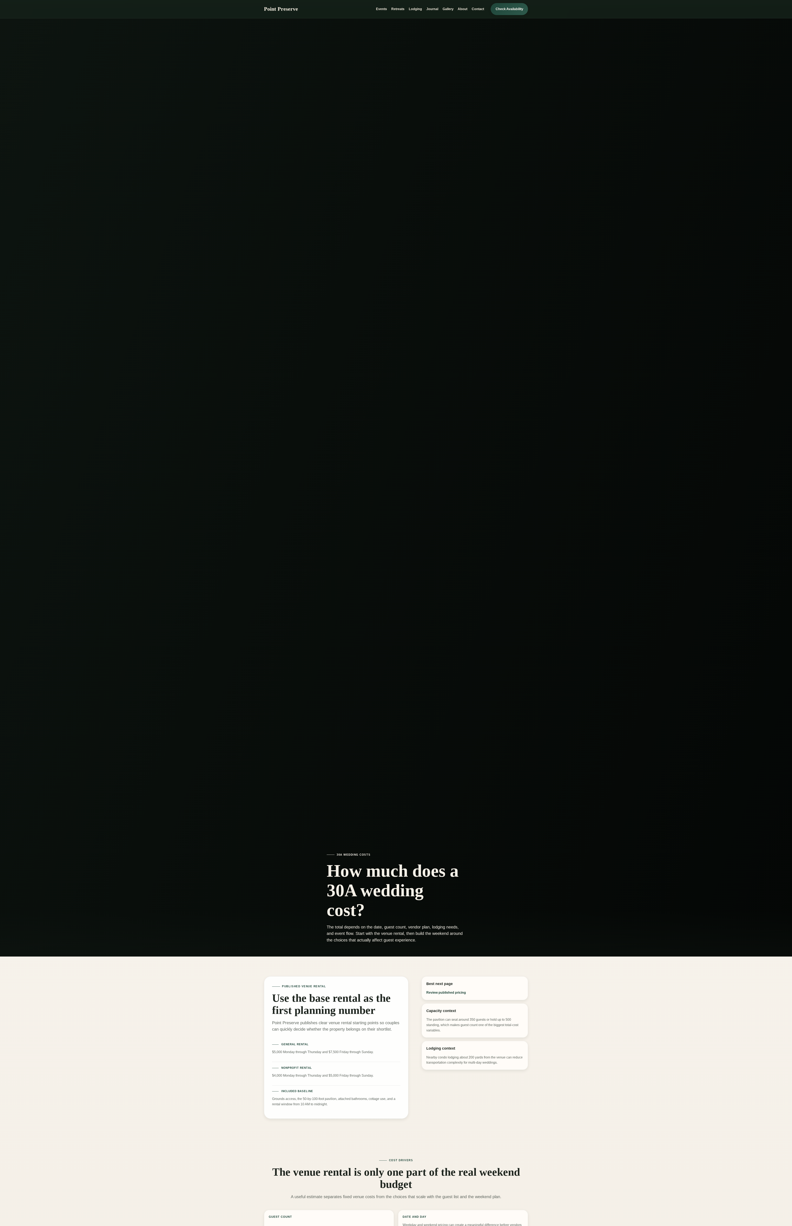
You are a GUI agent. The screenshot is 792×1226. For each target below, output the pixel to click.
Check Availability (509, 9)
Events (381, 9)
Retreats (397, 9)
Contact (478, 9)
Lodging (415, 9)
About (462, 9)
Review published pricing (446, 992)
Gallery (448, 9)
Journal (432, 9)
